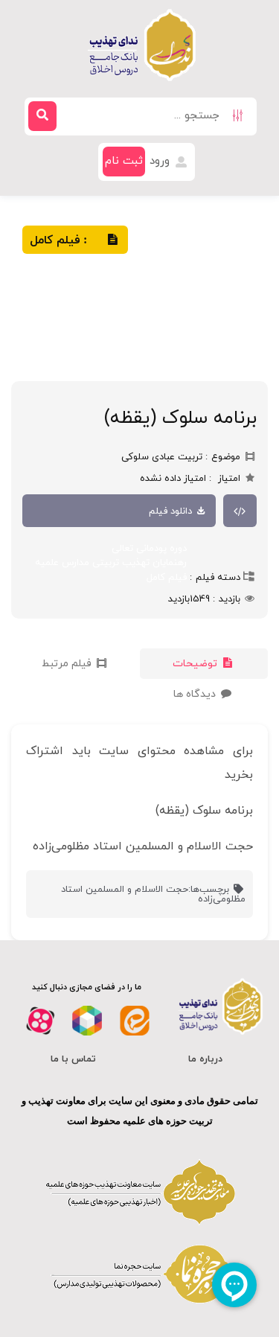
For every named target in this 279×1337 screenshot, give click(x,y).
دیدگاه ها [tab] (196, 694)
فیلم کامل (167, 577)
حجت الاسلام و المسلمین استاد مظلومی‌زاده (153, 894)
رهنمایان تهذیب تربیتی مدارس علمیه (111, 562)
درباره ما (205, 1059)
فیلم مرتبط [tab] (68, 664)
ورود (161, 161)
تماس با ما (73, 1059)
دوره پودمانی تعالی (149, 548)
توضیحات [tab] (196, 664)
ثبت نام (124, 161)
